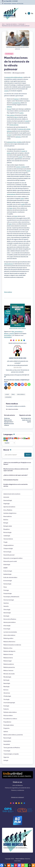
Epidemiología (7, 574)
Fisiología (6, 590)
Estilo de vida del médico (10, 577)
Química (5, 731)
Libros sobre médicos (9, 635)
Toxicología (6, 751)
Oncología (6, 699)
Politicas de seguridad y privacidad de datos (17, 788)
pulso (11, 208)
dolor (15, 117)
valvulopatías (8, 397)
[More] (9, 387)
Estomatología (7, 580)
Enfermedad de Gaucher (10, 480)
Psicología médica (8, 725)
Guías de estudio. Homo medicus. (17, 328)
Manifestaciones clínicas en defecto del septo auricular (15, 469)
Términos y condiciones (17, 790)
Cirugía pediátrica (8, 545)
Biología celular (7, 526)
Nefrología (6, 680)
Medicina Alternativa (9, 641)
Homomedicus (8, 337)
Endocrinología (7, 571)
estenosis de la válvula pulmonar (14, 77)
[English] (11, 438)
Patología (6, 706)
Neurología (6, 686)
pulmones (9, 106)
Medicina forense (8, 654)
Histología (6, 616)
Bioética (5, 519)
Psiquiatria (6, 728)
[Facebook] (5, 384)
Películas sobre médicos (10, 712)
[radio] (14, 368)
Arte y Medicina (7, 510)
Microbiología (7, 677)
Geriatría (5, 606)
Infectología (6, 625)
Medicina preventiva (9, 667)
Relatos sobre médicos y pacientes (13, 734)
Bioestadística (7, 516)
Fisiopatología (7, 593)
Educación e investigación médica (12, 558)
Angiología (6, 503)
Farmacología (7, 584)
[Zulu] (7, 440)
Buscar (6, 450)
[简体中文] (7, 438)
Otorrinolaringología (9, 702)
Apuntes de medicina (9, 507)
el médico (19, 142)
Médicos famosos (8, 670)
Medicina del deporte (9, 651)
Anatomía (6, 497)
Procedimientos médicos (10, 718)
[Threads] (5, 387)
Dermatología (7, 551)
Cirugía (5, 542)
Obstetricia (6, 693)
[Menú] (32, 13)
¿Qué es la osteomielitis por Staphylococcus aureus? (17, 463)
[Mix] (25, 384)
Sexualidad (6, 744)
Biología (5, 523)
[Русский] (27, 438)
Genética (6, 603)
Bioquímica (6, 529)
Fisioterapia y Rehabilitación (11, 596)
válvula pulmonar (14, 124)
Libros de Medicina (17, 785)
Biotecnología (7, 532)
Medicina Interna (8, 657)
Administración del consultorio (11, 494)
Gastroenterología (8, 600)
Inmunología (6, 629)
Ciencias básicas (8, 539)
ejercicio (16, 99)
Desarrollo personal (8, 555)
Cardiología (9, 53)
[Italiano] (18, 438)
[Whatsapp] (29, 384)
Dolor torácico (10, 115)
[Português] (24, 438)
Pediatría (6, 709)
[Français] (13, 438)
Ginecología (6, 609)
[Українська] (4, 440)
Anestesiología (7, 500)
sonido (22, 198)
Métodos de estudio (9, 674)
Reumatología (7, 738)
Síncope (9, 109)
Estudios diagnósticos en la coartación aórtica (15, 485)
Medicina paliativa (8, 664)
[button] (12, 409)
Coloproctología (8, 548)
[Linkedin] (15, 384)
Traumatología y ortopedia (11, 754)
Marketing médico (8, 638)
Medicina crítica (7, 648)
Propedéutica (7, 722)
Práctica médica (8, 715)
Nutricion (5, 690)
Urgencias (6, 757)
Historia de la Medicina (9, 619)
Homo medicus (8, 292)
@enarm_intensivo (9, 333)
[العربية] (4, 438)
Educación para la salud (10, 561)
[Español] (29, 438)
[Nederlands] (9, 438)
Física (5, 587)
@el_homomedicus (17, 331)
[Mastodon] (22, 384)
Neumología (6, 683)
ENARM (5, 568)
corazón (6, 90)
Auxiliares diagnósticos (9, 513)
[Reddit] (12, 384)
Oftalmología (7, 696)
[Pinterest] (19, 384)
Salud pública (7, 741)
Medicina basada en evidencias (12, 645)
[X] (9, 384)
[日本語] (20, 438)
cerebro (21, 113)
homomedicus (7, 335)
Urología (5, 760)
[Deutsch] (16, 438)
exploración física (11, 142)
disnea (13, 394)
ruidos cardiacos (21, 394)
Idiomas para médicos (9, 622)
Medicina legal (7, 661)
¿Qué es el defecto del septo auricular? (15, 475)
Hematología (7, 612)
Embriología (6, 564)
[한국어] (22, 438)
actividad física (16, 102)
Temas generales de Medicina (11, 747)
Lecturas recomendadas (10, 632)
